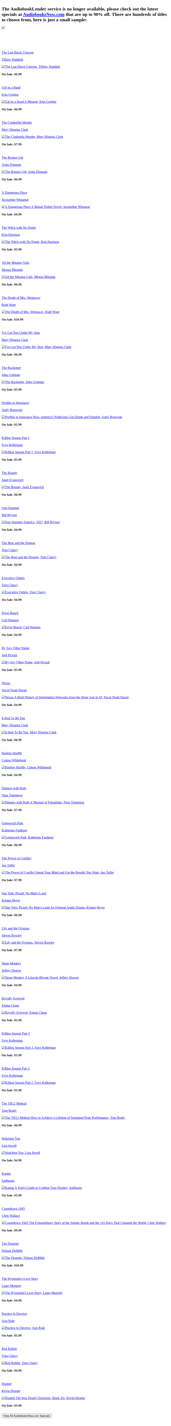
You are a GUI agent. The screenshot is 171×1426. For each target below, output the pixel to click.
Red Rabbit (9, 1349)
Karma (6, 1173)
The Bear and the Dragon (18, 543)
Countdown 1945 (13, 1208)
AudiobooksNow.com (43, 14)
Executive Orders (13, 578)
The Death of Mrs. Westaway (21, 297)
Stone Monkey (11, 963)
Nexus (6, 683)
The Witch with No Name (19, 227)
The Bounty (10, 473)
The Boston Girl (12, 157)
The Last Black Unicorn (18, 52)
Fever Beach (10, 613)
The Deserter (10, 1243)
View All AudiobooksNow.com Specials (26, 1415)
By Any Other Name (15, 648)
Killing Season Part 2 (16, 1068)
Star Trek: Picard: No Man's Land (24, 893)
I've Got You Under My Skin (21, 332)
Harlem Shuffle (12, 753)
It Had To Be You (13, 718)
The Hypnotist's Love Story (20, 1278)
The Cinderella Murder (17, 122)
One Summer (10, 508)
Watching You (11, 1138)
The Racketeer (11, 368)
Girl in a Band (11, 87)
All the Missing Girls (15, 262)
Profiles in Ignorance (15, 403)
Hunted (6, 1384)
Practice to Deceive (14, 1313)
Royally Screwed (13, 998)
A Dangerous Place (14, 192)
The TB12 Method (14, 1103)
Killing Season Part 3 (16, 1033)
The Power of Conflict (16, 858)
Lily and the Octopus (15, 928)
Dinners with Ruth (14, 788)
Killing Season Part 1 (16, 438)
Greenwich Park (12, 823)
